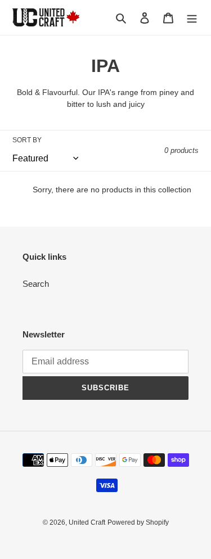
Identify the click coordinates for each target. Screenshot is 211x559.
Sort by (27, 140)
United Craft (87, 522)
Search (36, 283)
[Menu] (192, 18)
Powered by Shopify (138, 522)
